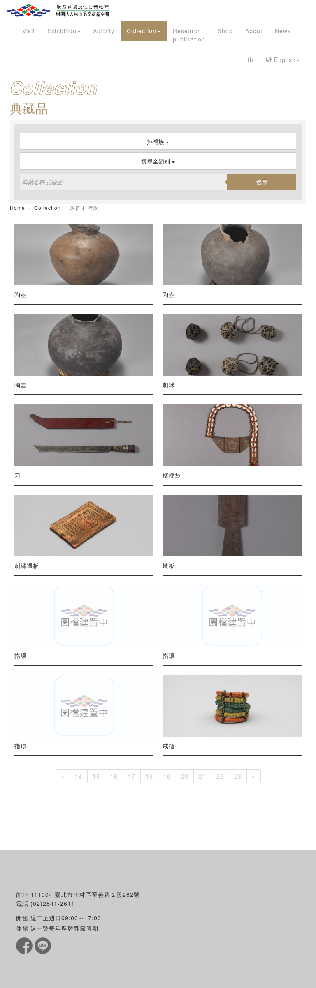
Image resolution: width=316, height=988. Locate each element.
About (254, 31)
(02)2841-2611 (52, 903)
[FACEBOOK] (25, 945)
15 (96, 776)
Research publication (189, 35)
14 (78, 776)
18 (149, 776)
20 (184, 776)
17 (131, 776)
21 (202, 776)
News (283, 31)
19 (167, 776)
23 (238, 776)
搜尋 (261, 182)
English (284, 59)
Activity (103, 31)
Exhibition (62, 31)
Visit (28, 31)
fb (250, 59)
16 (114, 776)
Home (17, 207)
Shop (225, 31)
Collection (141, 31)
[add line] (43, 945)
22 (220, 776)
